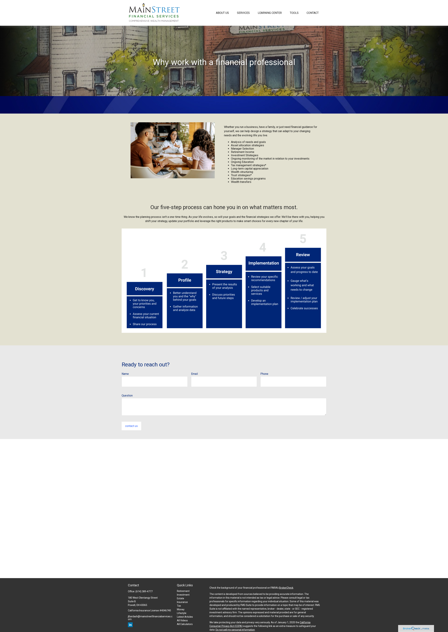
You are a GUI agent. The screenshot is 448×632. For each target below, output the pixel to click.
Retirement (183, 591)
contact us (131, 426)
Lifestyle (181, 613)
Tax (179, 605)
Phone (264, 373)
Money (180, 609)
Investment (183, 594)
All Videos (182, 620)
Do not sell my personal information (235, 629)
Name (125, 373)
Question (127, 395)
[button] (222, 13)
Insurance (182, 602)
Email (194, 373)
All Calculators (185, 624)
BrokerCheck (286, 587)
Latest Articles (185, 616)
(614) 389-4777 (144, 591)
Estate (180, 598)
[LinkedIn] (130, 624)
